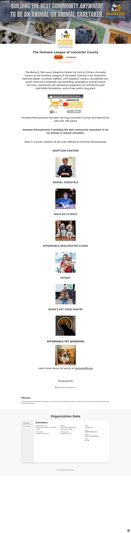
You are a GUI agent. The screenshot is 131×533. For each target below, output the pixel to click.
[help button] (128, 530)
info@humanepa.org (91, 431)
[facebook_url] (85, 440)
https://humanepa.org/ (92, 436)
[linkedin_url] (88, 440)
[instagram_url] (86, 440)
